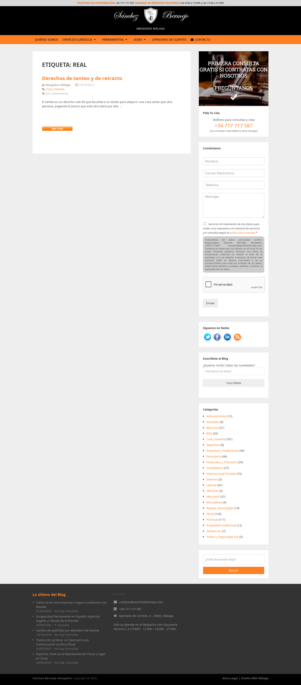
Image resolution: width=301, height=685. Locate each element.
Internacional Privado (221, 474)
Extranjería (213, 456)
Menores (212, 491)
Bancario (212, 428)
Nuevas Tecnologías (220, 508)
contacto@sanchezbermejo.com (141, 602)
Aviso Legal (230, 678)
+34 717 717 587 (130, 609)
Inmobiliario (214, 468)
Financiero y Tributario (221, 462)
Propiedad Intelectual (221, 525)
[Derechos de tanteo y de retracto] (57, 130)
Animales (212, 422)
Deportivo (213, 445)
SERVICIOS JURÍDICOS (77, 39)
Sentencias (213, 531)
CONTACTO (202, 39)
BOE (209, 433)
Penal (210, 514)
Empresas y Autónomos (222, 451)
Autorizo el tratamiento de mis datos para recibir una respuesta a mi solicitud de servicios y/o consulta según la (231, 228)
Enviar (210, 303)
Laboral (211, 485)
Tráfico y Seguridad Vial (222, 537)
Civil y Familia (55, 89)
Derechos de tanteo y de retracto (82, 78)
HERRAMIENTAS (113, 39)
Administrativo (216, 416)
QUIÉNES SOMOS (46, 39)
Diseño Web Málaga (254, 678)
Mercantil (213, 497)
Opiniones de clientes (169, 39)
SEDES (138, 39)
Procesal (212, 519)
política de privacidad (242, 232)
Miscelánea (214, 502)
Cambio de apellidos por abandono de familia (67, 630)
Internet (212, 479)
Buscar (233, 570)
